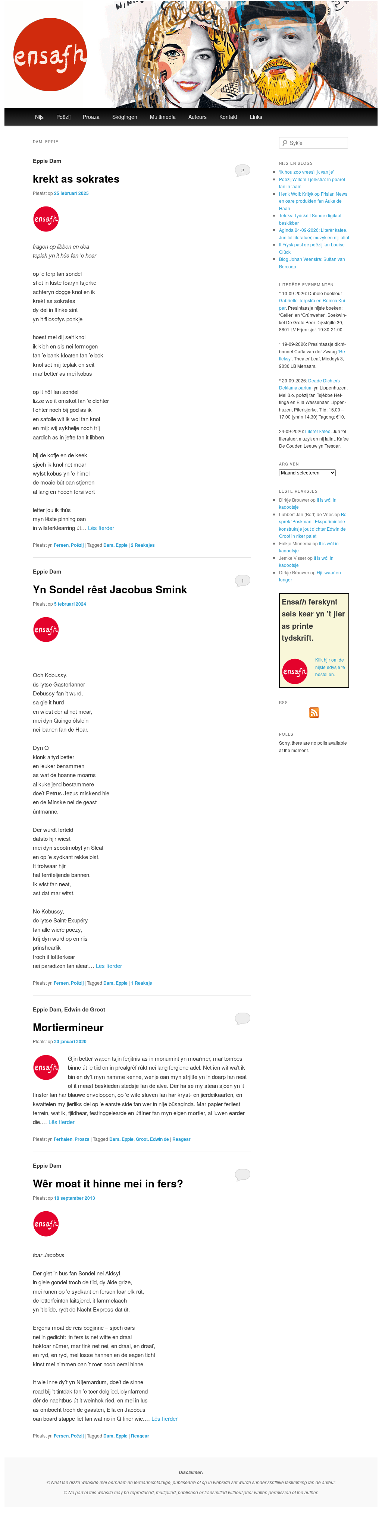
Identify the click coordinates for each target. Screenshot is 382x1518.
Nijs (39, 116)
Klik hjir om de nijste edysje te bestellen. (330, 666)
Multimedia (163, 116)
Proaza (91, 116)
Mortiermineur (68, 1027)
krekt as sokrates (76, 178)
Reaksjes (143, 545)
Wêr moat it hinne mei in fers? (108, 1183)
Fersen (61, 545)
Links (256, 116)
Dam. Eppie (115, 545)
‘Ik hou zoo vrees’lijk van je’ (306, 171)
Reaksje (141, 982)
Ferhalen (63, 1139)
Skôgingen (124, 116)
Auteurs (197, 116)
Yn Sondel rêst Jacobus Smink (110, 589)
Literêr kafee (318, 431)
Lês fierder (101, 527)
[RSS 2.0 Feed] (314, 716)
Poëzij (63, 116)
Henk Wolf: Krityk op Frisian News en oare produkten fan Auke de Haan (313, 200)
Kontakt (228, 116)
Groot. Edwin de (152, 1139)
